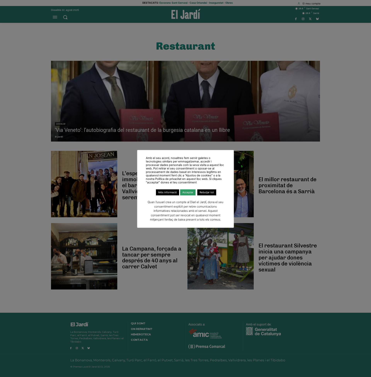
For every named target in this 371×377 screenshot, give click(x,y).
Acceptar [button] (187, 192)
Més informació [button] (167, 192)
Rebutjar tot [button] (207, 192)
